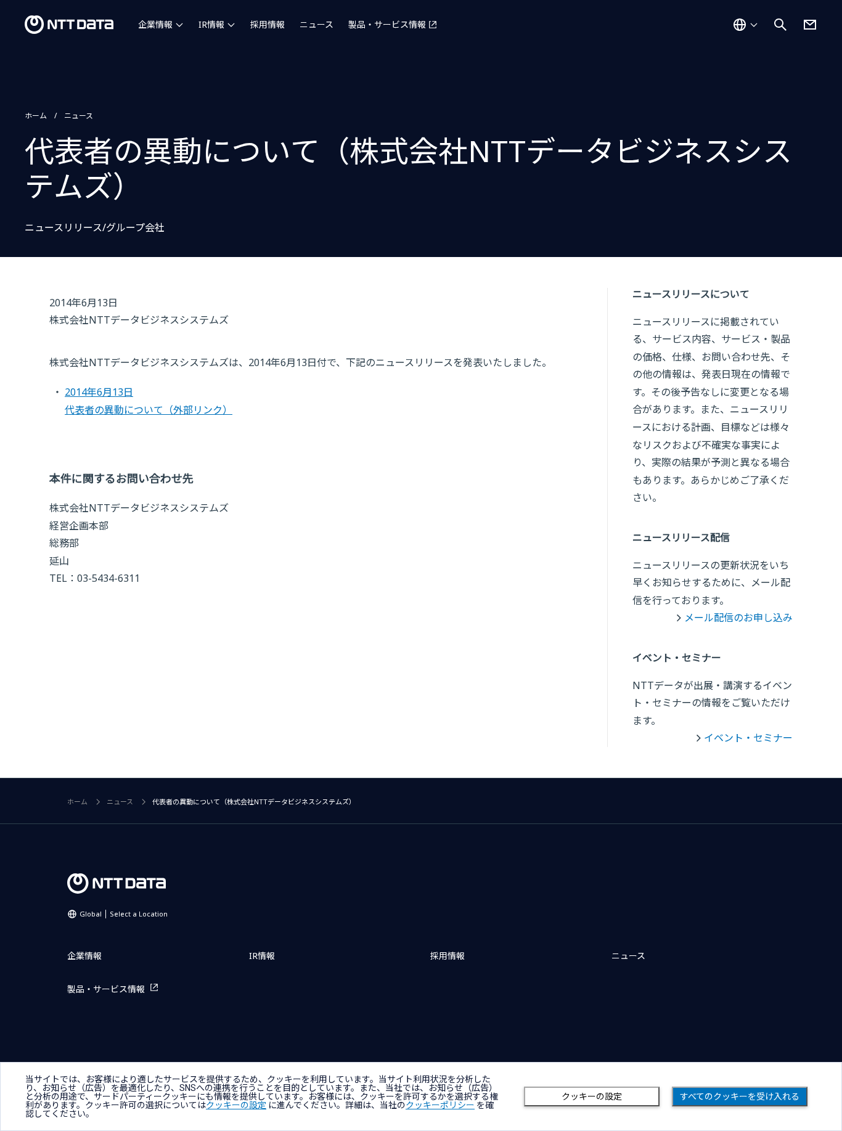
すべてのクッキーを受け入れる (739, 1096)
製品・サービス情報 (387, 24)
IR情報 (211, 24)
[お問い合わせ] (810, 24)
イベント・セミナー (748, 738)
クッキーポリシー (440, 1105)
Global (124, 913)
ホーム (36, 115)
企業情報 (155, 24)
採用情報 (267, 24)
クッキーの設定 (592, 1096)
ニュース (316, 24)
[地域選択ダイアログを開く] (745, 24)
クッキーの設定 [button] (236, 1105)
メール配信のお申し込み (738, 617)
